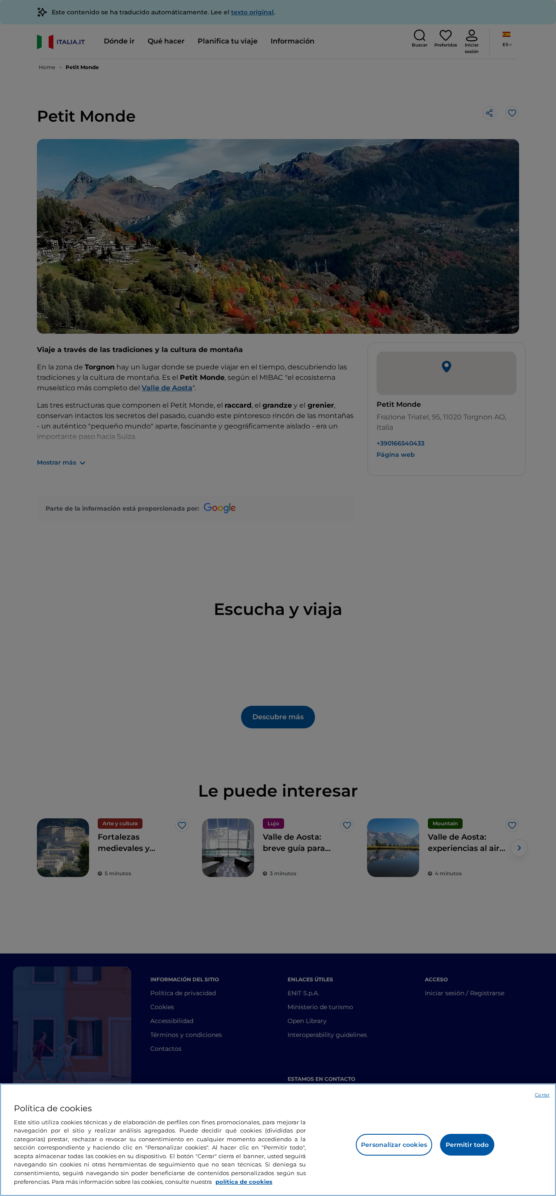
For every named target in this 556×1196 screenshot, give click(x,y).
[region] (278, 1139)
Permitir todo (467, 1145)
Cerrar (542, 1095)
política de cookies (243, 1181)
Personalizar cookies (394, 1145)
